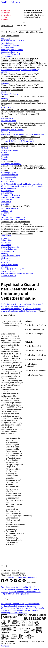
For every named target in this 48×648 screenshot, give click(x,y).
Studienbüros (34, 604)
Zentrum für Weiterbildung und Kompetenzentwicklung (18, 607)
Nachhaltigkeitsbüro (32, 610)
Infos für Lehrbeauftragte (10, 256)
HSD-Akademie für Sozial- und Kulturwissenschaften (22, 184)
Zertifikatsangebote (8, 188)
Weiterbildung (30, 32)
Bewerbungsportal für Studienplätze (15, 587)
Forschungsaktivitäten (17, 306)
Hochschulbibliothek (9, 606)
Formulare (5, 152)
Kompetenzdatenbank (9, 177)
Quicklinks (21, 25)
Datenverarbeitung (8, 271)
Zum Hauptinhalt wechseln (11, 2)
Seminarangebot (7, 191)
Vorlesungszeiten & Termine (12, 50)
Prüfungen (5, 83)
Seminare (4, 72)
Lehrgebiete (5, 132)
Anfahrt (4, 577)
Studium (12, 32)
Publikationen (6, 179)
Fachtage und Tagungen (10, 195)
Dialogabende (6, 193)
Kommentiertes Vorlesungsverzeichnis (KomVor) (20, 70)
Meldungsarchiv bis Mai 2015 (12, 41)
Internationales (6, 199)
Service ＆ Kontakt (8, 181)
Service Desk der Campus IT (12, 269)
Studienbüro (5, 242)
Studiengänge (6, 56)
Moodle (12, 592)
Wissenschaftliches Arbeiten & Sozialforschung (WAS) (22, 134)
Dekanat (4, 215)
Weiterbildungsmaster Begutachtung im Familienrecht (22, 186)
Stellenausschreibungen (10, 45)
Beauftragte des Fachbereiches (13, 217)
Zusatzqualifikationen (9, 94)
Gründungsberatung (23, 592)
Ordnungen (5, 260)
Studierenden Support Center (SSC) (15, 604)
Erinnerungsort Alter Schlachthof (14, 612)
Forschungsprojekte (8, 172)
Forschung (20, 32)
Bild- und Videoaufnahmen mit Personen (17, 273)
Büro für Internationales (10, 247)
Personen (39, 32)
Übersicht (4, 213)
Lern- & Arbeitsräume (9, 150)
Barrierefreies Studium (9, 118)
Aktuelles (4, 32)
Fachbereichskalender (9, 52)
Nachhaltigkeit (6, 211)
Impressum (12, 577)
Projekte (11, 315)
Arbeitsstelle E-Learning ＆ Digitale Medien (18, 141)
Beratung (4, 98)
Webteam (4, 267)
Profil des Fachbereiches (10, 197)
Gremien (9, 36)
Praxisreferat (6, 245)
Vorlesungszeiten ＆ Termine (12, 130)
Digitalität (5, 204)
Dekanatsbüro (6, 240)
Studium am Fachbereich (10, 54)
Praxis (3, 92)
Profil (3, 36)
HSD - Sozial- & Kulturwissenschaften (16, 304)
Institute (4, 159)
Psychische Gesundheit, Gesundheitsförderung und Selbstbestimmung (21, 310)
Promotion (5, 155)
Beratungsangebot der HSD (25, 589)
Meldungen (5, 38)
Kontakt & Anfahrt (8, 276)
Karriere (25, 594)
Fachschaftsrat (6, 236)
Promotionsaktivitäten (9, 175)
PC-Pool (4, 148)
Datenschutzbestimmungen (26, 577)
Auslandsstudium (7, 107)
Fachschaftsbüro (7, 251)
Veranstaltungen (7, 43)
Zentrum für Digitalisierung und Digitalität (22, 609)
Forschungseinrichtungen (11, 164)
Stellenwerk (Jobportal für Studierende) (20, 593)
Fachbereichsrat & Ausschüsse (13, 219)
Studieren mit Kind (8, 121)
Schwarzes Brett (7, 47)
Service (16, 36)
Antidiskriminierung (9, 249)
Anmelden (5, 646)
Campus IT (22, 606)
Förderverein (6, 202)
